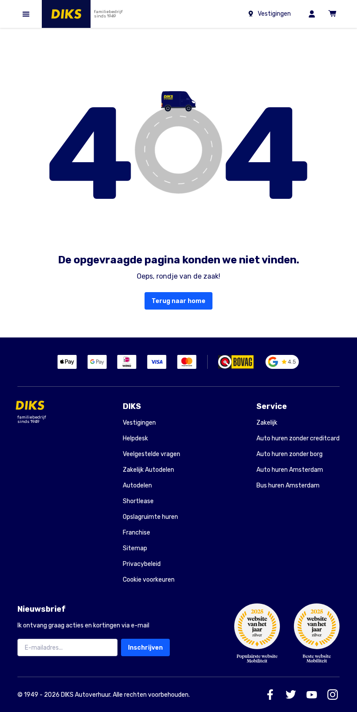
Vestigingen (139, 422)
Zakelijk (266, 422)
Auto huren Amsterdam (289, 470)
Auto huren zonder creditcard (298, 438)
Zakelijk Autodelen (148, 470)
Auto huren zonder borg (289, 454)
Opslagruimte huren (150, 517)
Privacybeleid (142, 564)
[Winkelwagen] (332, 14)
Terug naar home (178, 301)
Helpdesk (135, 438)
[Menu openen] (26, 14)
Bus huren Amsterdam (288, 485)
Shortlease (138, 501)
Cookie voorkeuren (149, 580)
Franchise (136, 532)
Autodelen (137, 485)
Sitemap (135, 548)
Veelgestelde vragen (151, 454)
